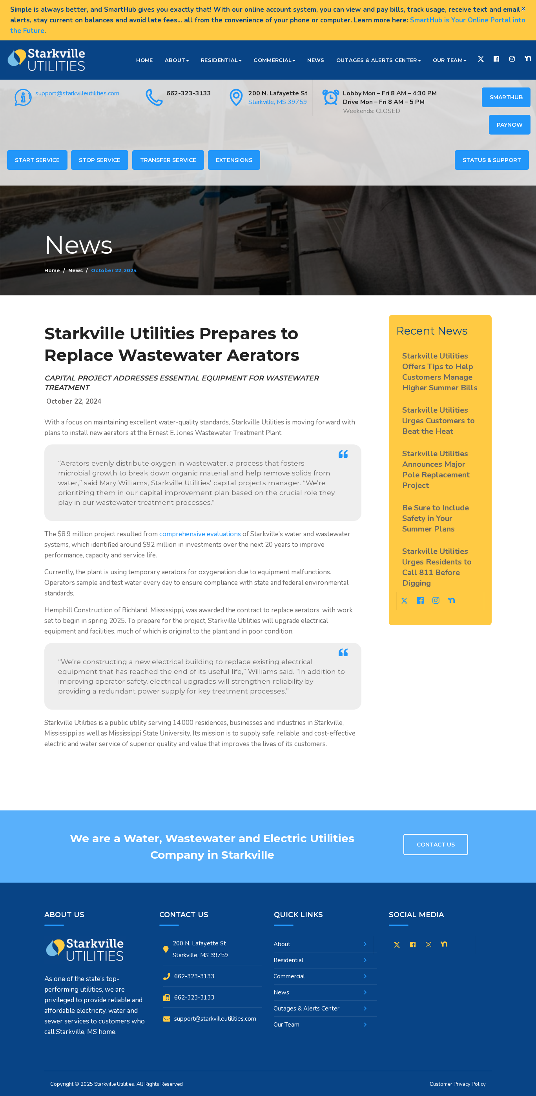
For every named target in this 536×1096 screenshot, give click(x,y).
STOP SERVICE (99, 160)
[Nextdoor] (528, 58)
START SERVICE (37, 160)
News (315, 60)
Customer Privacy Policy (458, 1084)
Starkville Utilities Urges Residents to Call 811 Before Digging (437, 567)
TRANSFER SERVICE (168, 160)
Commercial (272, 60)
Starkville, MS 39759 (277, 102)
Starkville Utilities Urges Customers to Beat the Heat (438, 421)
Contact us (436, 844)
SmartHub (506, 97)
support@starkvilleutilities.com (77, 93)
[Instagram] (512, 59)
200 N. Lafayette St (278, 93)
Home (144, 60)
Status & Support (492, 160)
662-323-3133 (188, 93)
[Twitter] (481, 60)
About (175, 60)
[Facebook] (496, 59)
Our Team (448, 60)
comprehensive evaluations (200, 534)
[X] (397, 946)
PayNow (510, 124)
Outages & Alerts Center (376, 60)
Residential (219, 60)
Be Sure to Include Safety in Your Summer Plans (435, 518)
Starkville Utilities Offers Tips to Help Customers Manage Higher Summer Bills (440, 372)
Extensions (234, 160)
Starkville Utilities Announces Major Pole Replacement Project (436, 469)
